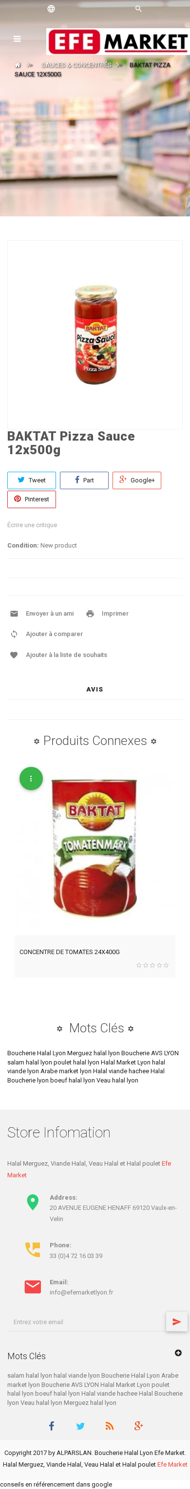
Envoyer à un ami (50, 613)
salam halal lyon (30, 1062)
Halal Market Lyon (126, 1062)
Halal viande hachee (122, 1071)
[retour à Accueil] (17, 65)
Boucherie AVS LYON (150, 1053)
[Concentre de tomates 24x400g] (95, 848)
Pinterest (36, 499)
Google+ (142, 480)
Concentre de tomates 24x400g (69, 952)
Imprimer (115, 613)
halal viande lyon (77, 1375)
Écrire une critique (32, 525)
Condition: (23, 545)
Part (88, 480)
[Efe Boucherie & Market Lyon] (118, 41)
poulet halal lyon (77, 1062)
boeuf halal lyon (73, 1080)
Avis (94, 689)
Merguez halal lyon (94, 1053)
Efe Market (172, 1464)
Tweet (36, 480)
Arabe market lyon (66, 1071)
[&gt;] (177, 1321)
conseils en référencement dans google (56, 1484)
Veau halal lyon (117, 1080)
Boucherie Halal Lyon (37, 1053)
